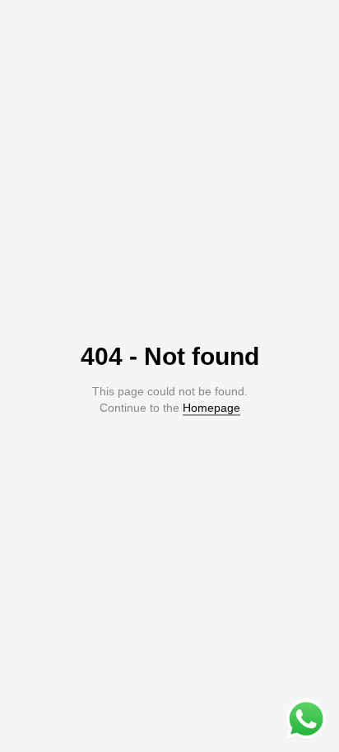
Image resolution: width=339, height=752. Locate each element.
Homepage (211, 407)
